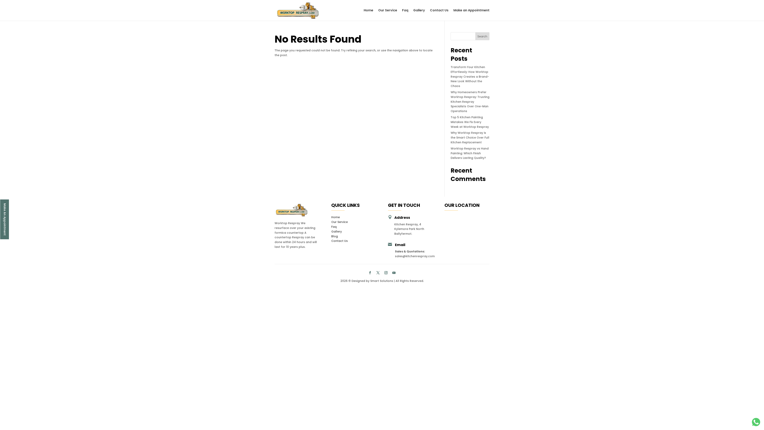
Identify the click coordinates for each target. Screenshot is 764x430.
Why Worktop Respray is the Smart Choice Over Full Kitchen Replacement (470, 137)
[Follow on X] (378, 273)
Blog (334, 236)
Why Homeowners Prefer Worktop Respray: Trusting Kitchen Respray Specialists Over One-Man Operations (470, 101)
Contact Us (439, 11)
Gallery (419, 11)
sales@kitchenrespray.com (415, 256)
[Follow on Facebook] (370, 273)
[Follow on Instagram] (386, 273)
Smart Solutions (381, 281)
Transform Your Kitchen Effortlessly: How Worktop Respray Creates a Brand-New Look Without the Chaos (470, 76)
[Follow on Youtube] (394, 273)
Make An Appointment (5, 219)
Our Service (387, 11)
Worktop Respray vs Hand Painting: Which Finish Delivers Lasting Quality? (470, 153)
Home (368, 11)
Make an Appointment (471, 11)
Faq (405, 11)
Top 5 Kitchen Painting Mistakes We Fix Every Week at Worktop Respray (470, 122)
